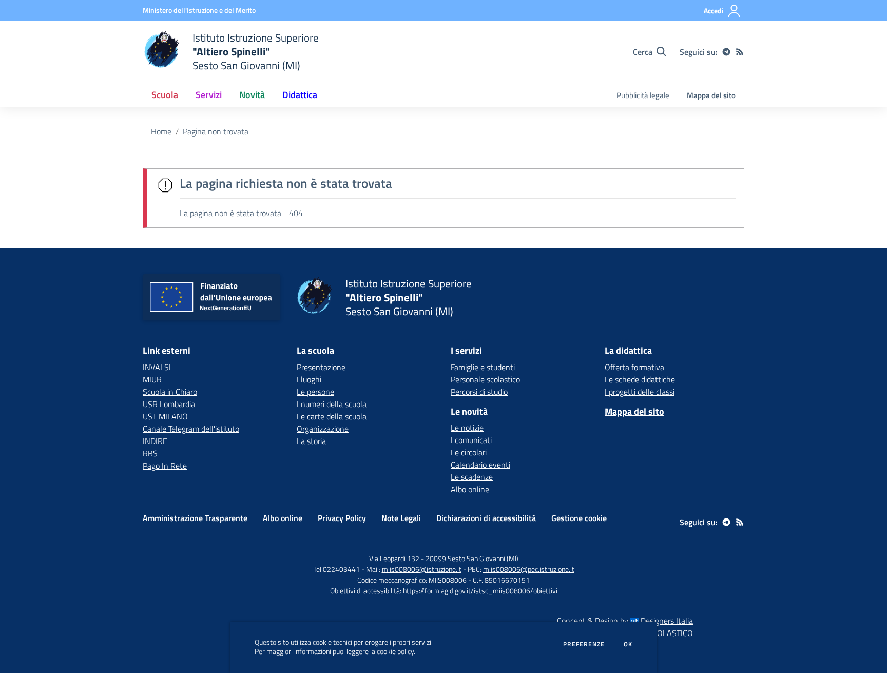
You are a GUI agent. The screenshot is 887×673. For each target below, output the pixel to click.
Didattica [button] (299, 95)
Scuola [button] (164, 95)
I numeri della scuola (332, 404)
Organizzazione (323, 428)
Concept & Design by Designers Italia (625, 620)
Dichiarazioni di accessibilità (486, 518)
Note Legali (401, 518)
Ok (628, 644)
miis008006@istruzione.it (421, 569)
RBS (150, 453)
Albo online (470, 489)
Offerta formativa (634, 367)
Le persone (315, 392)
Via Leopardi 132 (394, 558)
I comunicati (471, 440)
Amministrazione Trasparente (195, 518)
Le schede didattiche (640, 379)
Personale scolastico (485, 379)
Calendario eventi (480, 464)
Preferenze (584, 644)
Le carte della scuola (332, 416)
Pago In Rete (165, 465)
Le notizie (467, 427)
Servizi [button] (209, 95)
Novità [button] (252, 95)
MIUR (152, 379)
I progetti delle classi (639, 392)
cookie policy (395, 651)
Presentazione (321, 367)
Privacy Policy (342, 518)
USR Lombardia (169, 404)
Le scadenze (472, 477)
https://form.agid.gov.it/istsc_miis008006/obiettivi (480, 590)
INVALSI (157, 367)
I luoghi (309, 379)
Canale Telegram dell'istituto (191, 428)
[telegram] (726, 51)
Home (161, 131)
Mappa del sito (711, 95)
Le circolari (469, 452)
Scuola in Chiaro (170, 392)
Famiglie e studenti (483, 367)
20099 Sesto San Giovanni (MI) (472, 558)
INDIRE (155, 441)
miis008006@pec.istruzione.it (528, 569)
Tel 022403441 (336, 569)
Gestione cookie (579, 518)
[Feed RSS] (739, 51)
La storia (311, 441)
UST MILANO (165, 416)
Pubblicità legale (642, 95)
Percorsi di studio (479, 392)
